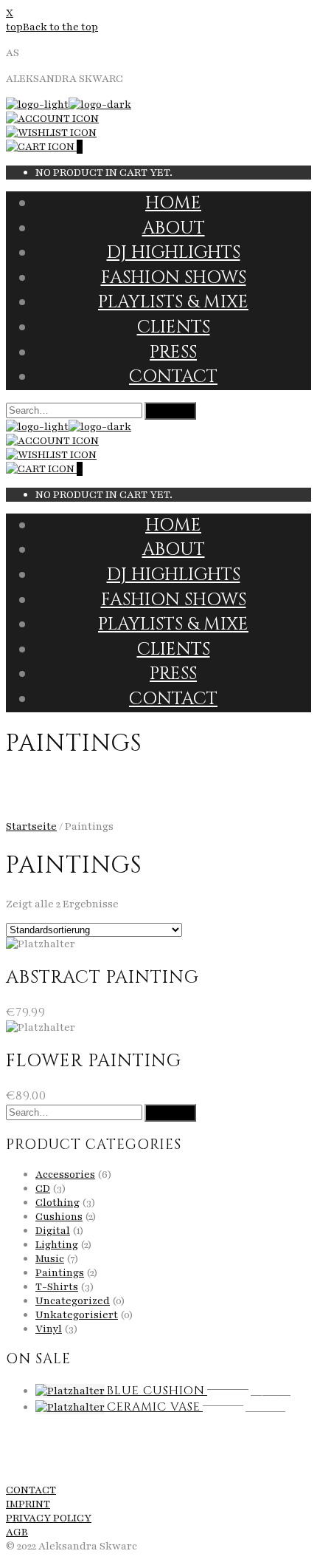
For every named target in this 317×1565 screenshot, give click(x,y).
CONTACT (31, 1490)
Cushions (59, 1217)
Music (49, 1259)
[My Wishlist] (51, 133)
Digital (52, 1231)
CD (42, 1189)
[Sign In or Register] (52, 119)
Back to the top (60, 27)
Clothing (57, 1203)
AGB (17, 1532)
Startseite (31, 826)
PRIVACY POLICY (48, 1518)
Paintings (59, 1273)
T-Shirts (56, 1287)
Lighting (56, 1245)
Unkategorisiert (76, 1315)
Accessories (65, 1174)
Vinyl (48, 1329)
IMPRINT (28, 1504)
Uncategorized (72, 1301)
